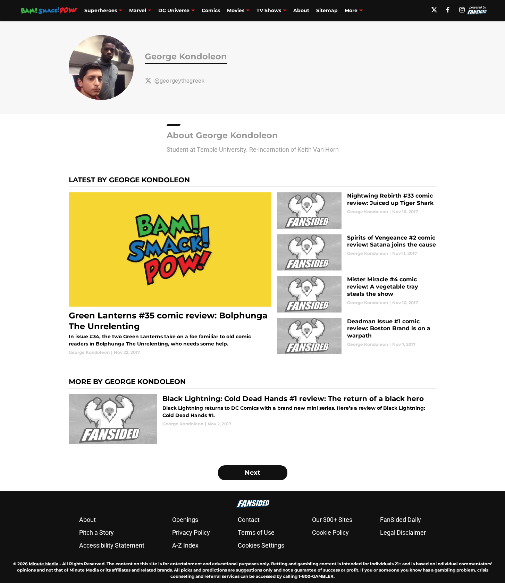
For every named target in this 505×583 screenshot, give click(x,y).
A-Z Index (185, 545)
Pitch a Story (96, 532)
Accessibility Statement (111, 545)
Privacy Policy (191, 532)
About (301, 10)
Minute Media (43, 563)
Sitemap (327, 10)
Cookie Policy (330, 532)
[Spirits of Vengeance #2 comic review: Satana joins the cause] (356, 252)
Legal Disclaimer (403, 532)
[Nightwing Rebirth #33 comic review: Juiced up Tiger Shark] (356, 210)
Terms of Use (256, 532)
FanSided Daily (400, 519)
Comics (211, 10)
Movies (235, 10)
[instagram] (462, 10)
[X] (434, 10)
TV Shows (268, 10)
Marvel (137, 10)
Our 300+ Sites (332, 519)
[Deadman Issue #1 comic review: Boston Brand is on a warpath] (356, 336)
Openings (185, 519)
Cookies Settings (261, 545)
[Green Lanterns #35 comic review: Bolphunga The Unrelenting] (170, 274)
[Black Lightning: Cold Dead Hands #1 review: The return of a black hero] (253, 419)
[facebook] (447, 10)
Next (252, 472)
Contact (249, 519)
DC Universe (174, 10)
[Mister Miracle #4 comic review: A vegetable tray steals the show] (356, 294)
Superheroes (100, 10)
